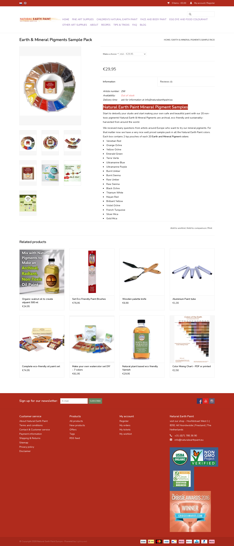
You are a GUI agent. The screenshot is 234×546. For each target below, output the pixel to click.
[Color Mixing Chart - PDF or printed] (192, 339)
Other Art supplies (74, 25)
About (94, 25)
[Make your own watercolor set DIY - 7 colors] (92, 339)
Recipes (105, 25)
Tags (72, 434)
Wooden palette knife (134, 299)
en (25, 3)
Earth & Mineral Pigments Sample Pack (193, 39)
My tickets (125, 429)
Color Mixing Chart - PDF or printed (192, 366)
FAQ (134, 25)
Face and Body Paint (153, 19)
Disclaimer (25, 451)
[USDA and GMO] (192, 457)
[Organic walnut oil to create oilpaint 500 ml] (41, 271)
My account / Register (204, 3)
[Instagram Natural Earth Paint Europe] (212, 401)
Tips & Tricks (121, 25)
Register (124, 421)
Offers (73, 429)
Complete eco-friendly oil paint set (41, 366)
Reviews (166, 81)
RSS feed (75, 438)
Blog (143, 25)
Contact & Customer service (34, 429)
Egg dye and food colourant (188, 19)
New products (77, 425)
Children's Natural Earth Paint (117, 19)
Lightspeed (81, 541)
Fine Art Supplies (83, 19)
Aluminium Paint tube (184, 299)
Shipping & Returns (29, 438)
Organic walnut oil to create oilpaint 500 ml (37, 300)
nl (20, 3)
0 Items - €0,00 (179, 3)
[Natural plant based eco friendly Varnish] (142, 339)
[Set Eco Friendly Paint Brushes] (92, 271)
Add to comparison (197, 228)
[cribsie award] (192, 511)
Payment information (30, 434)
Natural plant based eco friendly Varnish (140, 368)
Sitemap (23, 442)
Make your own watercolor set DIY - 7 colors (91, 368)
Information (109, 81)
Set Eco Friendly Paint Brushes (89, 299)
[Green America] (192, 479)
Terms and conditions (31, 425)
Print (210, 228)
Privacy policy (26, 447)
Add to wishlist (178, 228)
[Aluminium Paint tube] (192, 271)
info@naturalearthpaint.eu (189, 440)
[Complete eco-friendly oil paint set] (41, 339)
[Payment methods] (143, 541)
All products (76, 421)
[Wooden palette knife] (142, 271)
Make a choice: (110, 54)
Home (65, 19)
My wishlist (126, 434)
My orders (125, 425)
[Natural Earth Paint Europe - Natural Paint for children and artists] (40, 19)
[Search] (189, 14)
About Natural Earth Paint (33, 421)
